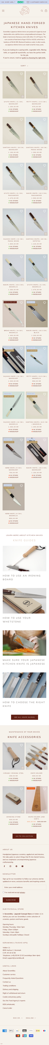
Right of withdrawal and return (14, 993)
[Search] (42, 11)
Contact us (7, 982)
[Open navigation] (3, 11)
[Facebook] (4, 866)
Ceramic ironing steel (13, 773)
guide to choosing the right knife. (34, 58)
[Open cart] (46, 11)
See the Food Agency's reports (14, 1001)
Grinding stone (13, 817)
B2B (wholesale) (9, 1004)
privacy (22, 892)
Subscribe (11, 900)
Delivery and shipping (10, 989)
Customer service (9, 974)
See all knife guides (24, 717)
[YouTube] (22, 866)
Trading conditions (9, 986)
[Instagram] (10, 866)
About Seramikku (9, 971)
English (30, 1018)
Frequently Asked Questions (13, 978)
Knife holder (37, 773)
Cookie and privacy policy (12, 997)
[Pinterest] (16, 866)
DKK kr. (17, 1018)
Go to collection (24, 836)
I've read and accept (14, 892)
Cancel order (7, 1008)
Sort (24, 66)
